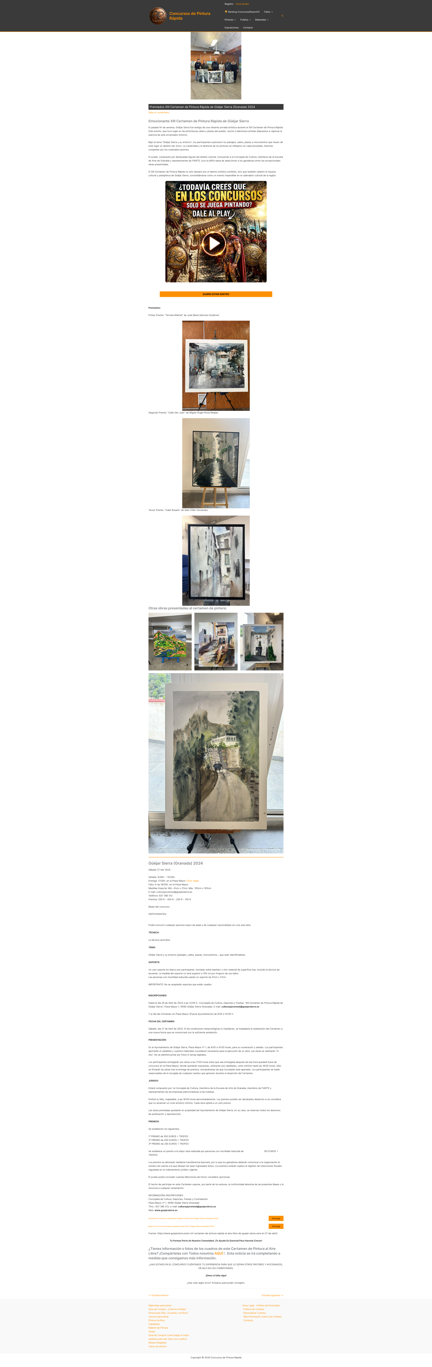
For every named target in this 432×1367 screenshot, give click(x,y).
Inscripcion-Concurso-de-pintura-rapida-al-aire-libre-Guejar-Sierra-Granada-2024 (183, 1218)
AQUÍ (219, 1253)
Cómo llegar (192, 880)
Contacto (248, 27)
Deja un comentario (158, 112)
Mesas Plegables (157, 1342)
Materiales (260, 19)
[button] (271, 12)
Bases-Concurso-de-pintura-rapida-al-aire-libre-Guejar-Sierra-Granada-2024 (181, 1226)
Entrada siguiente (272, 1295)
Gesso (151, 1331)
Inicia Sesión (242, 4)
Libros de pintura (157, 1346)
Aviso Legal (248, 1305)
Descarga (276, 1218)
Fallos (267, 11)
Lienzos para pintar (158, 1316)
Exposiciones (232, 27)
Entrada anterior (159, 1295)
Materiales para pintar (160, 1305)
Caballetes (154, 1324)
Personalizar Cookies (254, 1313)
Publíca (244, 19)
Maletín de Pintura (158, 1327)
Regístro (229, 4)
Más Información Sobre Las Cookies (262, 1316)
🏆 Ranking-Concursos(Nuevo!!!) (242, 11)
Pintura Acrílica (156, 1320)
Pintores (229, 19)
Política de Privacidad (268, 1305)
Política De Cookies (253, 1309)
